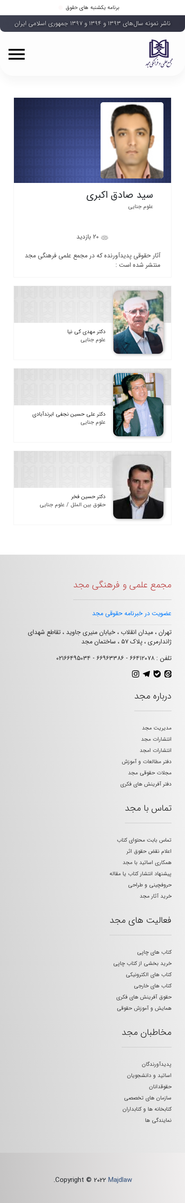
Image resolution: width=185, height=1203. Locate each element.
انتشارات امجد (156, 750)
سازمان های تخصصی (148, 1098)
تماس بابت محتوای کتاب (144, 840)
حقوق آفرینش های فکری (144, 997)
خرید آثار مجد (156, 896)
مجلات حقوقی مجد (150, 773)
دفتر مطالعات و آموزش (147, 761)
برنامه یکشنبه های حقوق (92, 7)
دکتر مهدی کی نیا (86, 331)
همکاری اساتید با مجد (147, 862)
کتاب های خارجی (153, 986)
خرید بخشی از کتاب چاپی (142, 963)
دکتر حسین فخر (88, 496)
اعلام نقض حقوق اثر (149, 851)
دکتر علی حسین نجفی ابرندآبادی (69, 414)
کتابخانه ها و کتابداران (147, 1109)
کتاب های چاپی (154, 952)
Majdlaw (120, 1180)
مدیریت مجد (157, 728)
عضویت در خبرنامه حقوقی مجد (132, 613)
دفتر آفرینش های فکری (146, 784)
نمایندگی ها (158, 1120)
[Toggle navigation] (19, 54)
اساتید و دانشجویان (149, 1075)
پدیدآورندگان (157, 1064)
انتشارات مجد (156, 739)
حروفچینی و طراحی (150, 885)
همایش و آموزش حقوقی (144, 1008)
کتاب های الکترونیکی (149, 974)
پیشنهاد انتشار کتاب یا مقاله (141, 873)
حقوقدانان (160, 1086)
